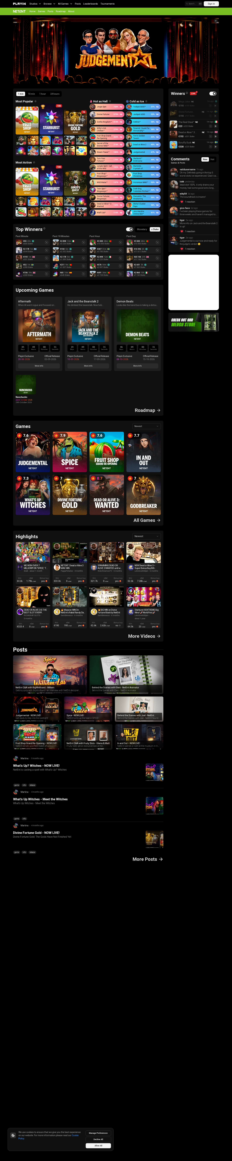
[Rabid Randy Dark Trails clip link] (57, 591)
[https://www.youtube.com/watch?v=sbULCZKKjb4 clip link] (106, 596)
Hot (212, 159)
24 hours (54, 94)
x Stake (155, 229)
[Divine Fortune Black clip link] (94, 591)
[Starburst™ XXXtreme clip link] (131, 591)
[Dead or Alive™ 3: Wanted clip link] (57, 546)
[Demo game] (216, 105)
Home (33, 11)
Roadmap (61, 11)
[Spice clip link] (20, 546)
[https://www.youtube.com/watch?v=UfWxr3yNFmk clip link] (70, 552)
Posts (78, 4)
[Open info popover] (35, 101)
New (205, 159)
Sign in (211, 4)
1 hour (42, 94)
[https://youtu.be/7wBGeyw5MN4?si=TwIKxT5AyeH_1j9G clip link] (143, 596)
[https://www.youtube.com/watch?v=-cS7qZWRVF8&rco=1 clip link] (106, 552)
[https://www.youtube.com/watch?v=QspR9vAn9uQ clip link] (33, 552)
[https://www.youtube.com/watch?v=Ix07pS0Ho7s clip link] (70, 596)
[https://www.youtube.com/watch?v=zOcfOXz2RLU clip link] (143, 552)
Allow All (98, 1146)
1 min (21, 94)
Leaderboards (90, 4)
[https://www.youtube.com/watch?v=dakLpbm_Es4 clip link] (33, 596)
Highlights (27, 536)
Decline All (98, 1139)
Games (41, 11)
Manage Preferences (98, 1133)
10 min (31, 94)
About (71, 11)
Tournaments (108, 4)
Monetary (142, 229)
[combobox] (146, 426)
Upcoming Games (35, 290)
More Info (39, 366)
